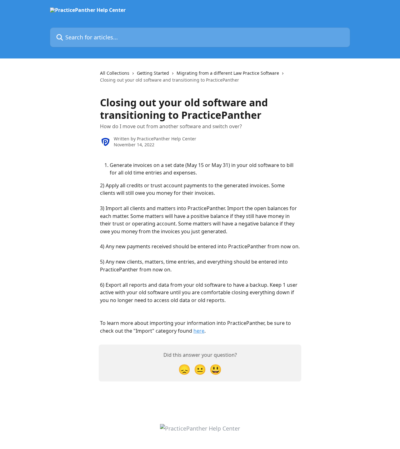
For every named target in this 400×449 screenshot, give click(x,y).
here (198, 330)
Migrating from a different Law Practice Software (228, 73)
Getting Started (153, 73)
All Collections (114, 73)
